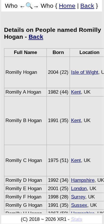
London (79, 188)
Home (67, 5)
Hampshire (82, 180)
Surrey (78, 197)
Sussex (79, 205)
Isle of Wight (84, 72)
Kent (76, 92)
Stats (76, 219)
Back (87, 5)
